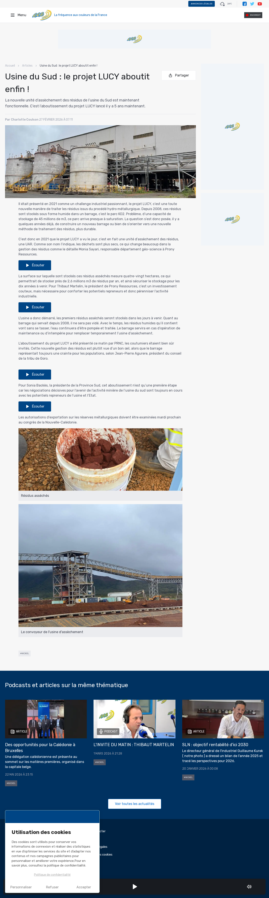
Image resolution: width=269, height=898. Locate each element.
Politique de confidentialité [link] (52, 875)
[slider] (255, 886)
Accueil (10, 65)
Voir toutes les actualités (134, 804)
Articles (27, 65)
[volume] (249, 886)
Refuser (52, 887)
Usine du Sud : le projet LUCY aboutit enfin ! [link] (68, 65)
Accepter (83, 887)
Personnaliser (21, 887)
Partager (182, 75)
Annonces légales (201, 4)
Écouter (38, 265)
